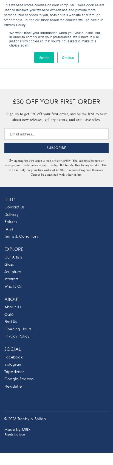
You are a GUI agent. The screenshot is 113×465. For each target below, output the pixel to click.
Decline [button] (68, 57)
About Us (12, 307)
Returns (10, 222)
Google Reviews (18, 379)
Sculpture (12, 272)
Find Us (10, 322)
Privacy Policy (16, 336)
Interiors (11, 279)
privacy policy (61, 160)
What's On (13, 287)
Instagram (13, 364)
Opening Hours (17, 329)
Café (8, 315)
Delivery (11, 215)
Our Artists (13, 257)
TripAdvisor (14, 372)
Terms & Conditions (21, 236)
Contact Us (14, 207)
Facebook (13, 357)
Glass (9, 265)
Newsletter (13, 386)
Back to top (15, 435)
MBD (26, 430)
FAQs (8, 229)
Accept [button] (44, 57)
